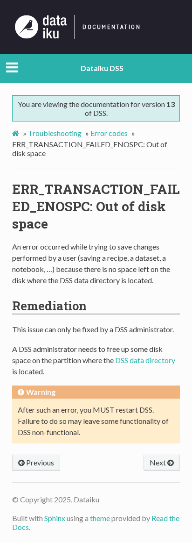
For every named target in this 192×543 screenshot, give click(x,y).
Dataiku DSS (102, 68)
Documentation (111, 27)
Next (158, 462)
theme (100, 518)
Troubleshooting (55, 133)
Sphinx (54, 518)
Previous (39, 462)
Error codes (109, 133)
